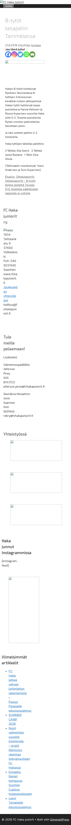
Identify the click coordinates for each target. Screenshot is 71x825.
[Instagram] (14, 54)
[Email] (32, 54)
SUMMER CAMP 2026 (15, 719)
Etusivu (10, 176)
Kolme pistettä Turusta (19, 185)
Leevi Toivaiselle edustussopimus (20, 803)
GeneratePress (59, 819)
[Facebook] (8, 54)
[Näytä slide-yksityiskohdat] (36, 459)
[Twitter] (20, 54)
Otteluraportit (25, 176)
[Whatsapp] (26, 54)
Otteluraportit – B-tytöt (20, 181)
